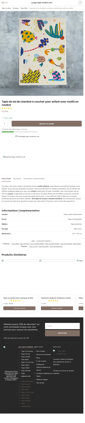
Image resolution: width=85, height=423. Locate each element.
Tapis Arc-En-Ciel (27, 362)
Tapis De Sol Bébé (66, 244)
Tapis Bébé (24, 8)
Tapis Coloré (33, 246)
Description (17, 179)
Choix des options (19, 308)
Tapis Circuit (25, 354)
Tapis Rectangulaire (55, 246)
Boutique (16, 8)
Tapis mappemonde (26, 374)
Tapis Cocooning (27, 351)
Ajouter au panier (46, 124)
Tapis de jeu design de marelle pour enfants (56, 298)
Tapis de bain (26, 371)
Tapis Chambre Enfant (52, 244)
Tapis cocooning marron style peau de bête (18, 298)
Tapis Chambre (24, 244)
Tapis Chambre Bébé (37, 244)
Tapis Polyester (43, 246)
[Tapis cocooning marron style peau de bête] (19, 277)
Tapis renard (25, 357)
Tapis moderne (6, 8)
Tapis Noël (25, 359)
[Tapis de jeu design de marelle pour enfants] (57, 277)
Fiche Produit (6, 179)
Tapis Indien (25, 368)
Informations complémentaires (34, 179)
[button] (7, 108)
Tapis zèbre (25, 365)
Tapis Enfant (77, 244)
